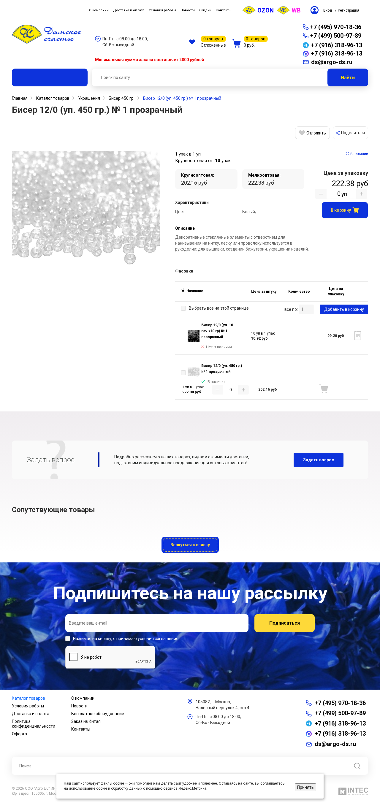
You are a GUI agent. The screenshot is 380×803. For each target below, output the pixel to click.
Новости (79, 706)
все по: (291, 309)
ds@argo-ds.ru (335, 743)
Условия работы (28, 706)
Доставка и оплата (30, 713)
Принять (305, 787)
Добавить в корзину (344, 309)
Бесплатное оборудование (97, 713)
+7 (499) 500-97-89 (335, 35)
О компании (82, 698)
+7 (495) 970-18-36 (335, 27)
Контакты (80, 729)
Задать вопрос (318, 459)
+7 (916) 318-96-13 (340, 723)
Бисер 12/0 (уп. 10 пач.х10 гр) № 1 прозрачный (217, 331)
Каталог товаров (28, 698)
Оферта (19, 733)
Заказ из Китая (86, 721)
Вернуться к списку (190, 544)
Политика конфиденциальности (33, 723)
